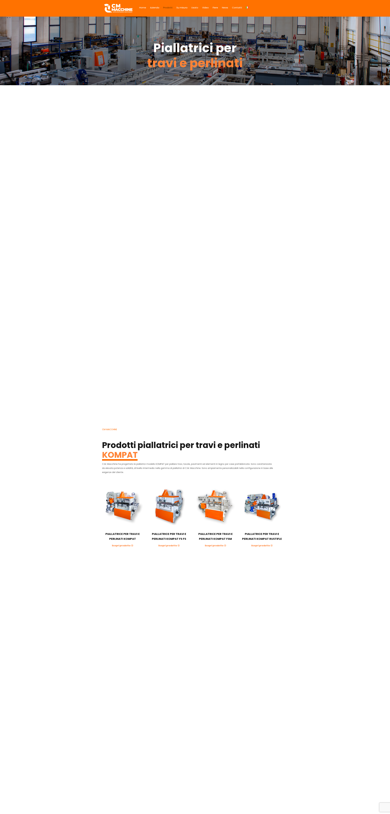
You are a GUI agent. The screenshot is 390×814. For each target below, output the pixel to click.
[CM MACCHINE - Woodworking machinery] (118, 8)
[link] (122, 506)
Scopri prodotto (121, 545)
